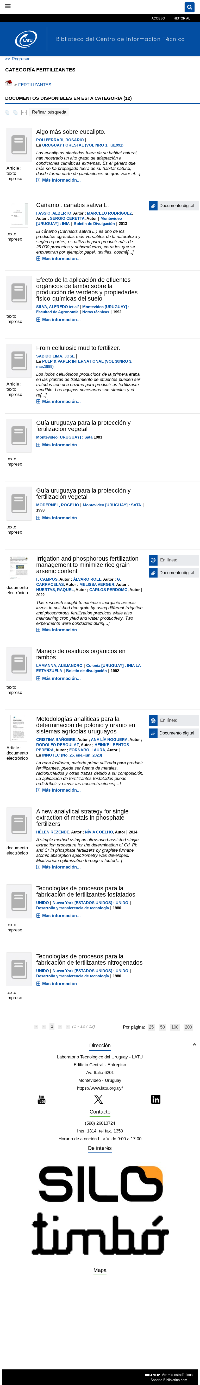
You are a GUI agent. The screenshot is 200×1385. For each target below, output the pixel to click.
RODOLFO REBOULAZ (57, 745)
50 (162, 1027)
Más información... (61, 180)
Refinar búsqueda (49, 112)
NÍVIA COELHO (99, 832)
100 (174, 1027)
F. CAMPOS (47, 579)
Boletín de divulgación (86, 670)
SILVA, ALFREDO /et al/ (57, 306)
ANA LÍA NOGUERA (109, 739)
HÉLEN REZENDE (52, 832)
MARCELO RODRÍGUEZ (109, 213)
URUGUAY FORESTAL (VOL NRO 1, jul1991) (82, 145)
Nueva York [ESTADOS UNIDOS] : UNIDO (90, 902)
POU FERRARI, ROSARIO (60, 140)
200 (188, 1027)
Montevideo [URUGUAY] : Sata (64, 437)
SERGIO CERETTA (67, 218)
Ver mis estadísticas (177, 1375)
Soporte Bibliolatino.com (169, 1380)
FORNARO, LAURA (87, 750)
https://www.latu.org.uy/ (100, 1088)
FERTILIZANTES (34, 84)
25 (151, 1027)
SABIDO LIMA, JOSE (55, 356)
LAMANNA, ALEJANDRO (59, 665)
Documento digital (176, 205)
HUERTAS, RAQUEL (55, 589)
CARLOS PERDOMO (108, 589)
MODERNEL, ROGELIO (57, 505)
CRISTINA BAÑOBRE (56, 739)
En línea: (168, 560)
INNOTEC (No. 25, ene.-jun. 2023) (72, 755)
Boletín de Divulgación (94, 223)
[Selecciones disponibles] (24, 112)
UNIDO (42, 902)
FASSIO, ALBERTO (53, 213)
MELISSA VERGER (96, 584)
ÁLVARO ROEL (87, 579)
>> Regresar (17, 58)
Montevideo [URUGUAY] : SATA (112, 505)
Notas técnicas (95, 312)
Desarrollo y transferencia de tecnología (72, 908)
